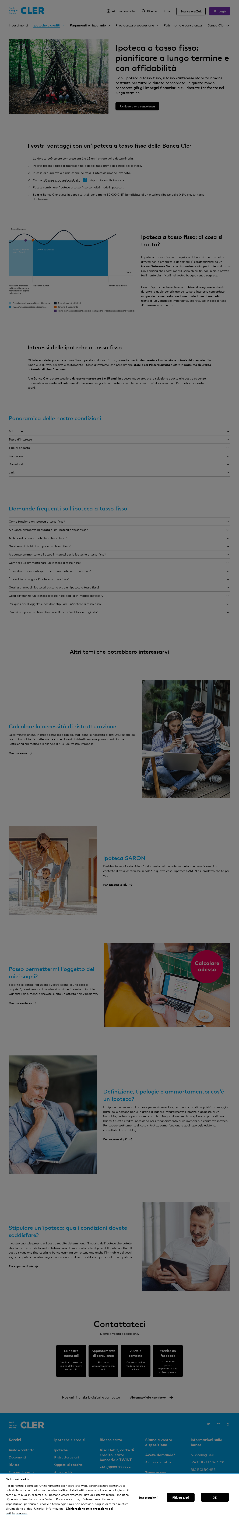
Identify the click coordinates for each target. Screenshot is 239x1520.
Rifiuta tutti (180, 1497)
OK (215, 1497)
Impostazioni (148, 1497)
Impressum (19, 1513)
